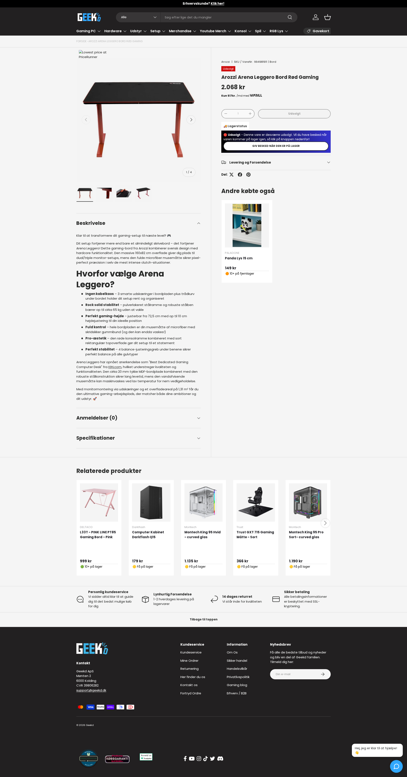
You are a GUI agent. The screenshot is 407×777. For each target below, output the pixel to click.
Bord (273, 62)
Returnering (189, 668)
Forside (81, 41)
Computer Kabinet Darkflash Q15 (148, 534)
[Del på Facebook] (240, 174)
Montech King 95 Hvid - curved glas (202, 534)
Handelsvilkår (237, 668)
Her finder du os (192, 677)
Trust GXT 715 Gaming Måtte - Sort (255, 534)
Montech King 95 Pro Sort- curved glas (306, 534)
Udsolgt (294, 113)
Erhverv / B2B (237, 693)
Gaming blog (237, 685)
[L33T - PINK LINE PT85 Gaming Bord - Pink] (99, 502)
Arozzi (225, 62)
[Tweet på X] (231, 174)
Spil (258, 31)
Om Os (232, 652)
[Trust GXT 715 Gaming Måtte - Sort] (256, 502)
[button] (327, 17)
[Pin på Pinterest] (248, 174)
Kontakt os (189, 685)
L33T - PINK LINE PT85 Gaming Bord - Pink (98, 534)
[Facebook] (185, 759)
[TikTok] (205, 759)
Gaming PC (86, 31)
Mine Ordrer (189, 660)
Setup (155, 31)
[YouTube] (192, 759)
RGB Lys (276, 31)
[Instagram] (199, 759)
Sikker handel (237, 660)
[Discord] (220, 759)
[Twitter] (212, 759)
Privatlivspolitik (238, 677)
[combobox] (207, 17)
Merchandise (180, 31)
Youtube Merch (213, 31)
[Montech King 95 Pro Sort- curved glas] (308, 502)
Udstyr (136, 31)
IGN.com (114, 367)
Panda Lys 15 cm (238, 258)
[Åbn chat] (396, 766)
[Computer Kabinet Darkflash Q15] (151, 502)
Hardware (113, 31)
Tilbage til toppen (203, 619)
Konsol (241, 31)
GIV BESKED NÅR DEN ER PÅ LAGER (276, 145)
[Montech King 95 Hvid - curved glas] (203, 502)
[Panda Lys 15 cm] (247, 225)
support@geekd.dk (91, 690)
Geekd (90, 725)
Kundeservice (191, 652)
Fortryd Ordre (190, 693)
